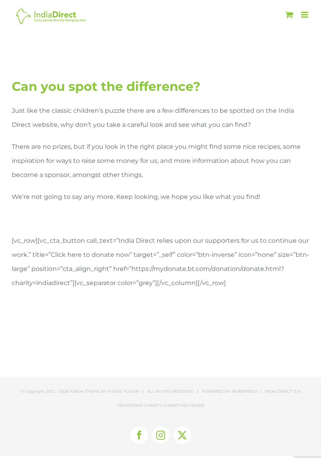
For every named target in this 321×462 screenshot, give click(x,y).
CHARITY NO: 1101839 (183, 405)
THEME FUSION (123, 391)
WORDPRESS (244, 391)
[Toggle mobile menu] (305, 15)
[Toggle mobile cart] (289, 15)
